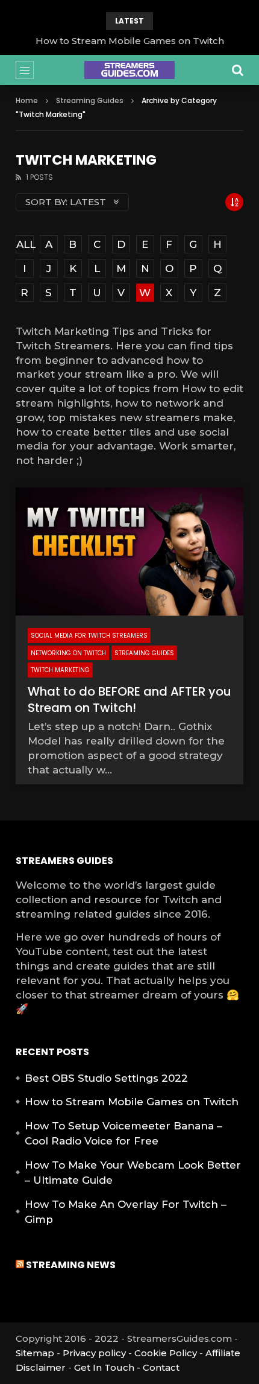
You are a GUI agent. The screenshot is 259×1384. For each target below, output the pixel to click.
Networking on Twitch (68, 653)
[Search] (237, 70)
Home (27, 100)
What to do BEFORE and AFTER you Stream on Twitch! (129, 699)
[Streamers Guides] (129, 70)
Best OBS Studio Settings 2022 (106, 1078)
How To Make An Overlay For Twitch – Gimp (125, 1212)
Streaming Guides (89, 100)
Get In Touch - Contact (126, 1367)
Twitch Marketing (60, 670)
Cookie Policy (165, 1353)
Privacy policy (94, 1353)
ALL (25, 244)
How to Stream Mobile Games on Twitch (130, 40)
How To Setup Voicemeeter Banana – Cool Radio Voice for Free (123, 1134)
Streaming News (71, 1265)
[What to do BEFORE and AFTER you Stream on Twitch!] (130, 551)
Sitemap (35, 1353)
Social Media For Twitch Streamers (89, 635)
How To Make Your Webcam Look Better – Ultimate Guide (133, 1173)
